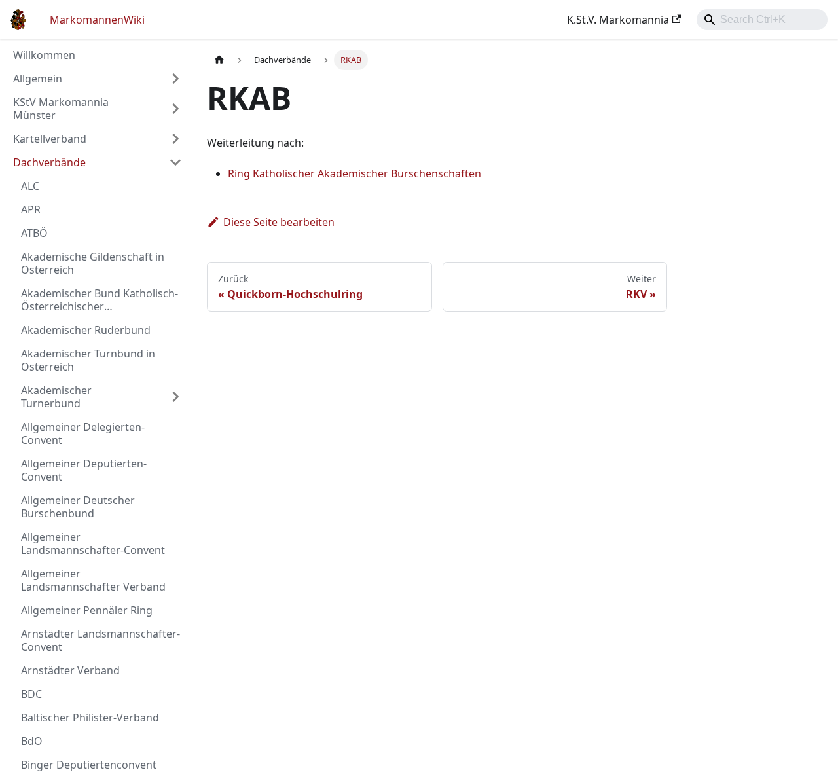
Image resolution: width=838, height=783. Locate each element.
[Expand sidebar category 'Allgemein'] (175, 78)
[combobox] (762, 19)
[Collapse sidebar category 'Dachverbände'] (175, 162)
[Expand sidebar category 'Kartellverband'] (175, 138)
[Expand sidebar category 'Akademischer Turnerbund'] (175, 397)
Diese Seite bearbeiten (279, 222)
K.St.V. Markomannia (618, 19)
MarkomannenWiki (97, 19)
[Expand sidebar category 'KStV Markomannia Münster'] (175, 109)
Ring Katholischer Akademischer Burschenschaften (354, 173)
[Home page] (219, 60)
